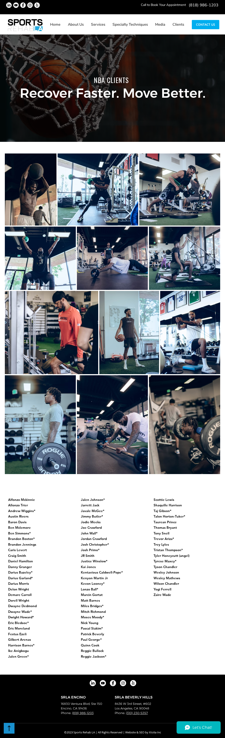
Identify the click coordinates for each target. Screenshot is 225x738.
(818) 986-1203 (83, 713)
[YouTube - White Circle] (16, 5)
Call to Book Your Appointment (163, 5)
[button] (98, 24)
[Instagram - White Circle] (30, 5)
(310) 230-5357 (137, 713)
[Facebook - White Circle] (23, 5)
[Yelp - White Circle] (37, 5)
